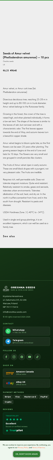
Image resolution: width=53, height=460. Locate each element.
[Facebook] (6, 357)
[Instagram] (14, 357)
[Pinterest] (22, 357)
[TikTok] (37, 357)
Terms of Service (38, 447)
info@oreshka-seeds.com (14, 312)
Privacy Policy (23, 447)
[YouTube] (29, 357)
